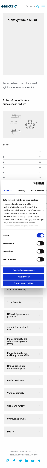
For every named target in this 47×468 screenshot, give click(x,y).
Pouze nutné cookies (23, 283)
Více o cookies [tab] (37, 190)
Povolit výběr (24, 276)
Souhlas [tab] (8, 190)
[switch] (40, 243)
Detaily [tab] (21, 190)
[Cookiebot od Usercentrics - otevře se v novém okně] (33, 183)
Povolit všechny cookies (23, 270)
